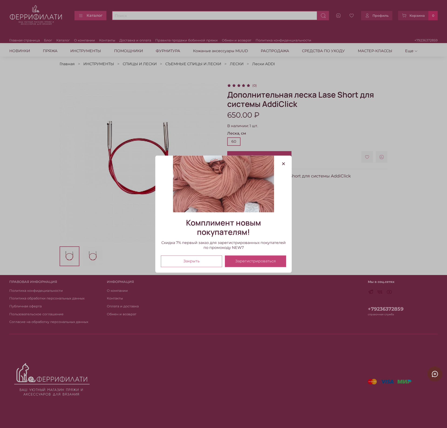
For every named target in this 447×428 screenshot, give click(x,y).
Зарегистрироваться (255, 261)
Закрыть (191, 261)
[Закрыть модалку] (283, 164)
